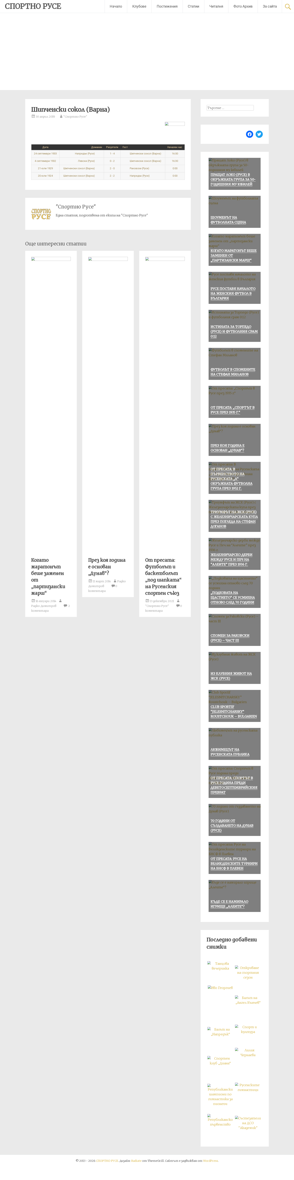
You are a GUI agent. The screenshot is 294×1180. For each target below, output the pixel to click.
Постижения (167, 6)
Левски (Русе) (86, 160)
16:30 (175, 160)
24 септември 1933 (45, 153)
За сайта (270, 6)
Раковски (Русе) (139, 168)
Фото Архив (243, 6)
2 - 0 (112, 168)
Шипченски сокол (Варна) (145, 153)
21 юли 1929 (45, 168)
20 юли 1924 (45, 175)
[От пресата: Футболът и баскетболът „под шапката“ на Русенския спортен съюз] (165, 260)
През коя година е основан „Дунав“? (107, 566)
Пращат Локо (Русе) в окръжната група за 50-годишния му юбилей (233, 179)
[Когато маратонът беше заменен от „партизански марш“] (51, 260)
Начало (116, 6)
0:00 (175, 168)
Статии (193, 6)
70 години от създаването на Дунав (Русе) (232, 825)
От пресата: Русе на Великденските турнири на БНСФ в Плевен (234, 863)
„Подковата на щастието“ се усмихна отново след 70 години (233, 597)
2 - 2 (112, 175)
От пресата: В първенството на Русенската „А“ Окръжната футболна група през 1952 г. (231, 478)
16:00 (175, 153)
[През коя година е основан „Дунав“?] (108, 260)
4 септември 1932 (45, 160)
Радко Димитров (43, 606)
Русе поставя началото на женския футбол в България (233, 293)
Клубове (139, 6)
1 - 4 (112, 153)
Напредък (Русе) (85, 153)
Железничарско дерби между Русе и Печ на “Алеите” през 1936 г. (231, 559)
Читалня (216, 6)
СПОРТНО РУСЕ (33, 6)
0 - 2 (112, 160)
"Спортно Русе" (75, 116)
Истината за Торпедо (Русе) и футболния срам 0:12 (234, 331)
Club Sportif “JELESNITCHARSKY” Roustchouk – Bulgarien (234, 711)
